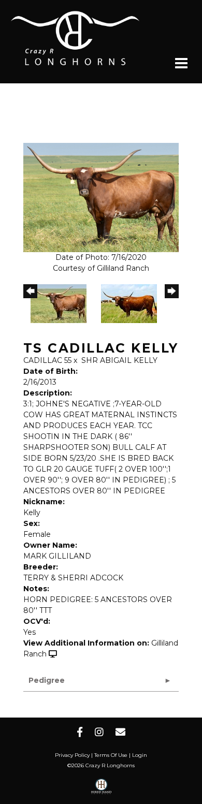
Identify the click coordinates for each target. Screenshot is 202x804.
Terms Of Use (110, 755)
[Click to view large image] (101, 196)
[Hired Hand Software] (101, 790)
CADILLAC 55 (47, 360)
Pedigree (46, 680)
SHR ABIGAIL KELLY (119, 360)
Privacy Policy (72, 755)
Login (139, 755)
